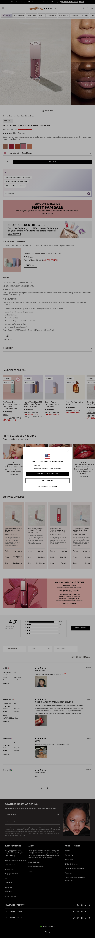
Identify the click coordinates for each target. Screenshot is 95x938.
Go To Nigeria (47, 480)
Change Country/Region (47, 487)
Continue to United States (47, 473)
